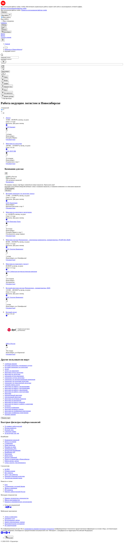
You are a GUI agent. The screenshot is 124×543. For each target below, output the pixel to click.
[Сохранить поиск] (3, 67)
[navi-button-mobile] (3, 40)
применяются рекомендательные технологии (39, 529)
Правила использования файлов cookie (34, 10)
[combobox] (10, 57)
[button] (3, 34)
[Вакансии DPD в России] (64, 330)
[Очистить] (3, 61)
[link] (4, 29)
